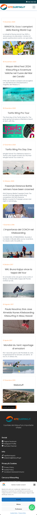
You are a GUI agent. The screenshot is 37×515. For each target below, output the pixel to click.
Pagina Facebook (9, 441)
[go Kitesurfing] (18, 422)
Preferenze (18, 509)
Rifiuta (19, 504)
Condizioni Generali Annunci (13, 472)
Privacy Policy (22, 513)
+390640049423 (9, 455)
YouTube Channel (9, 446)
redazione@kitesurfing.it (12, 458)
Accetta (18, 499)
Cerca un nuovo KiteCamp (11, 481)
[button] (34, 485)
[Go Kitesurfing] (18, 7)
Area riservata (31, 2)
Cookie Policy (14, 513)
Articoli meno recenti (9, 407)
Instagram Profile (9, 444)
